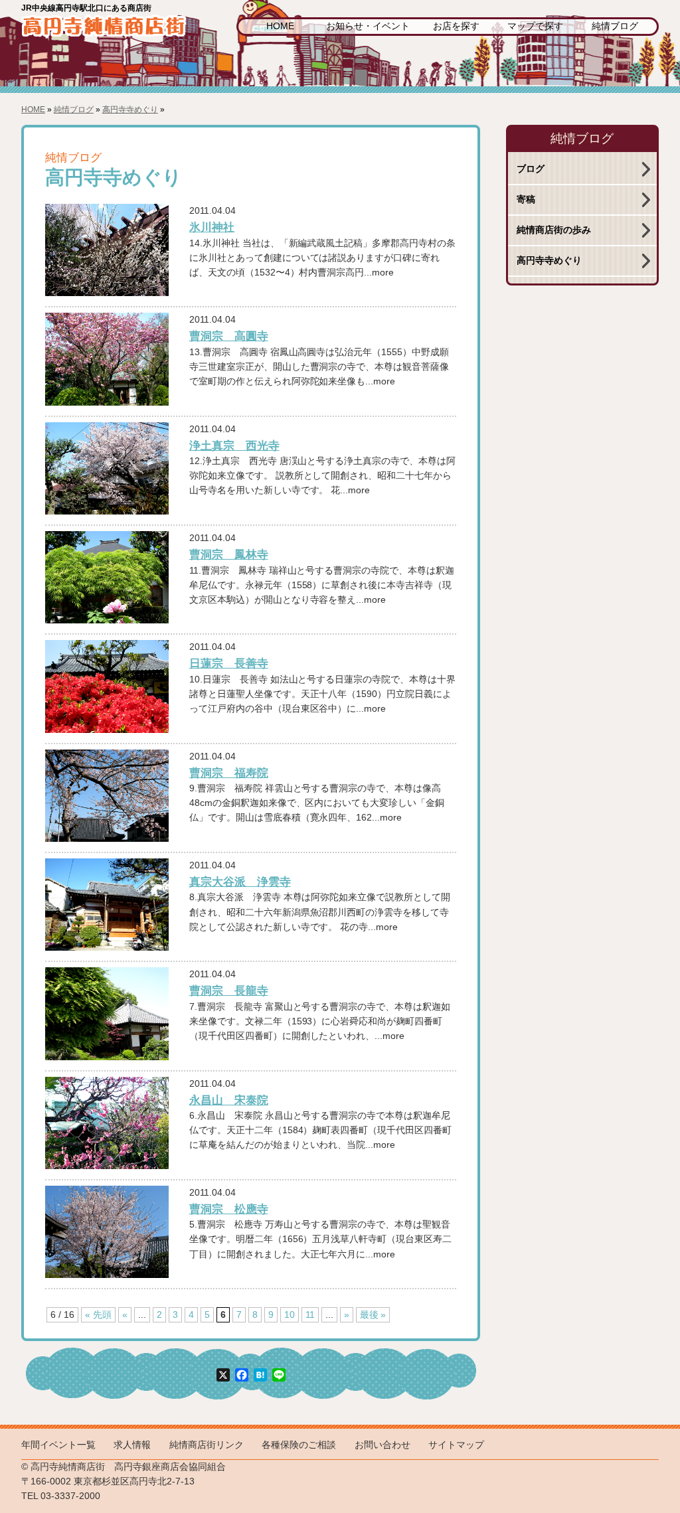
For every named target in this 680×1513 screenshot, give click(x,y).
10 (289, 1315)
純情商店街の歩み (554, 230)
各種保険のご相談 (299, 1445)
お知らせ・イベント (368, 26)
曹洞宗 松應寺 (228, 1209)
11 (310, 1315)
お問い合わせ (382, 1445)
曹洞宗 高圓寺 (228, 336)
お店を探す (456, 26)
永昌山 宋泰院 (228, 1100)
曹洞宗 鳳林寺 (228, 554)
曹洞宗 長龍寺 (228, 990)
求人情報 (132, 1445)
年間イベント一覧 (58, 1445)
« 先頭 (98, 1315)
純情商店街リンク (206, 1445)
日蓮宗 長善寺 (228, 663)
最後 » (373, 1315)
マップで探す (535, 26)
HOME (280, 26)
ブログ (531, 169)
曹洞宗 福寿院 (228, 773)
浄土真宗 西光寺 (234, 445)
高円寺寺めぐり (130, 109)
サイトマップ (456, 1445)
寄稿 (526, 199)
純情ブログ (615, 26)
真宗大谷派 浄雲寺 (240, 882)
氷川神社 (211, 227)
